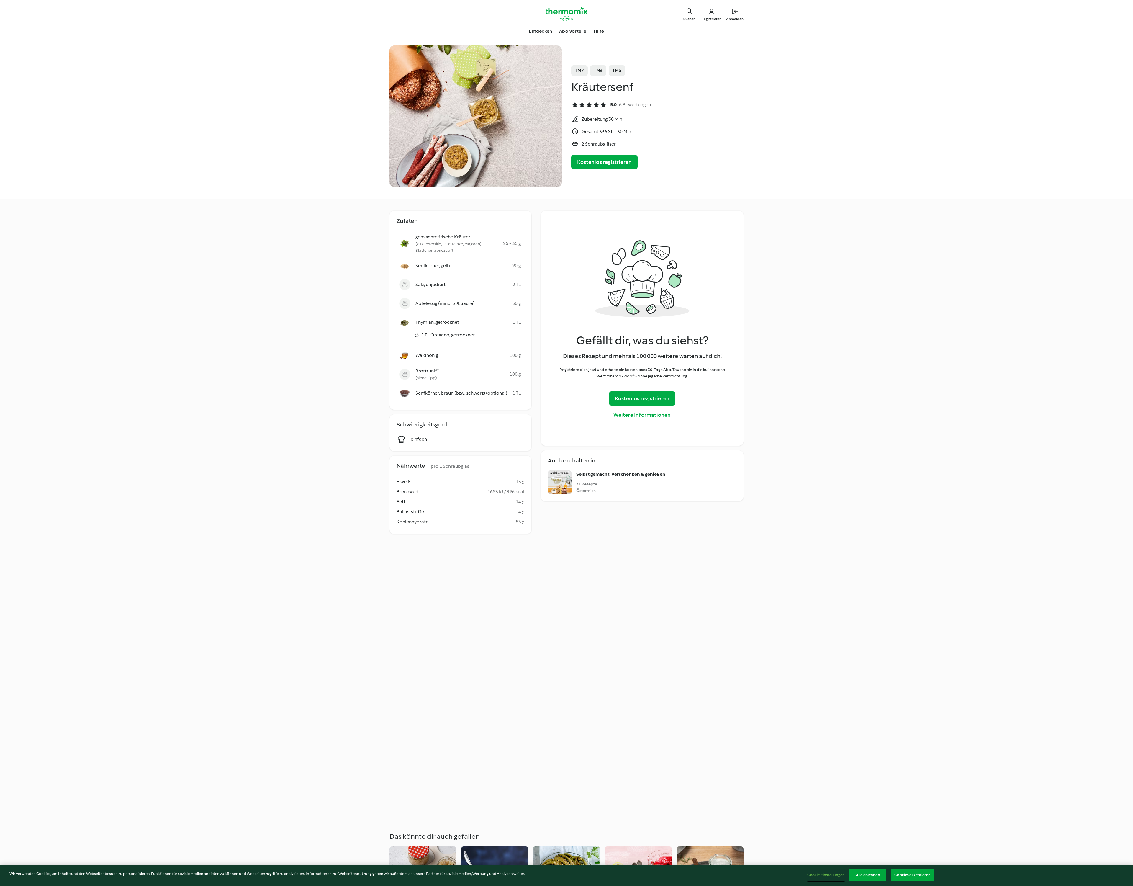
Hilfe (599, 31)
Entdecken (540, 31)
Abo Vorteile (572, 31)
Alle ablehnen (868, 875)
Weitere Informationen (642, 415)
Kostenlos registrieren (604, 162)
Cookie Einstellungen (826, 875)
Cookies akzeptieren (912, 875)
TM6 (598, 70)
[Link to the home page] (566, 14)
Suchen (689, 19)
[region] (566, 875)
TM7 (579, 70)
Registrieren (711, 19)
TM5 (617, 70)
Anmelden (735, 19)
